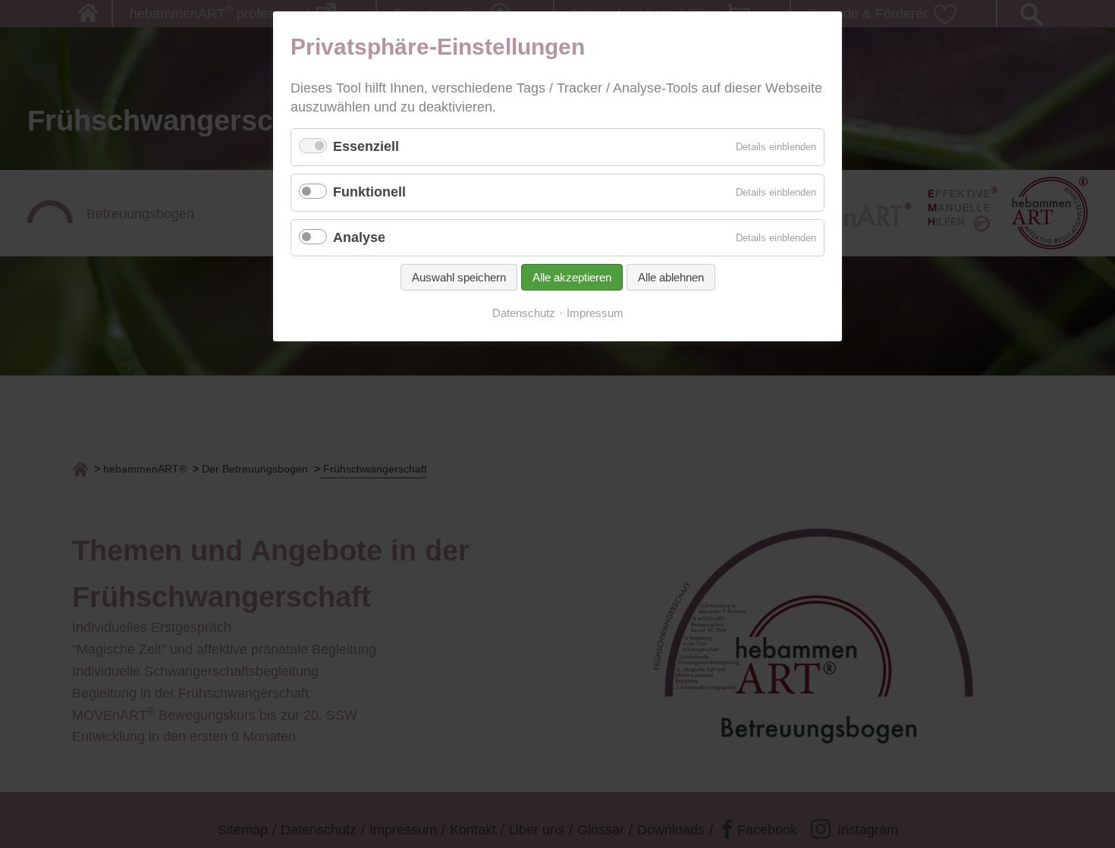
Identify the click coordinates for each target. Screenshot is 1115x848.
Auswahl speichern (459, 277)
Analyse (359, 237)
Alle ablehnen (671, 277)
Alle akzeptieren (571, 277)
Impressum (595, 313)
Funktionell (369, 191)
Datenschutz (523, 313)
